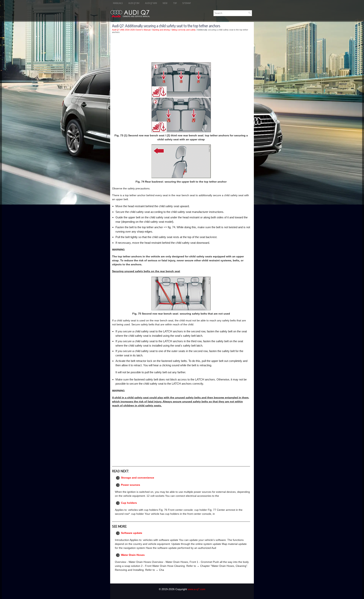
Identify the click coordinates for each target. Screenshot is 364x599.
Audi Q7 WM (151, 3)
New (165, 3)
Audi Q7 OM (133, 3)
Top (175, 3)
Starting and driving (161, 30)
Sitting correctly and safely (183, 30)
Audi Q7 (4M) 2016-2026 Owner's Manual (131, 30)
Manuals (118, 3)
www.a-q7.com (196, 589)
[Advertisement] (181, 47)
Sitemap (186, 3)
